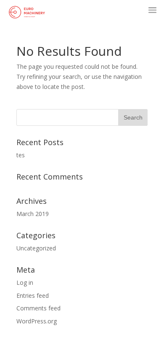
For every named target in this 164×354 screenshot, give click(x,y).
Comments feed (38, 308)
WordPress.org (36, 321)
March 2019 (32, 214)
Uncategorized (36, 248)
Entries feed (32, 295)
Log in (24, 282)
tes (20, 155)
